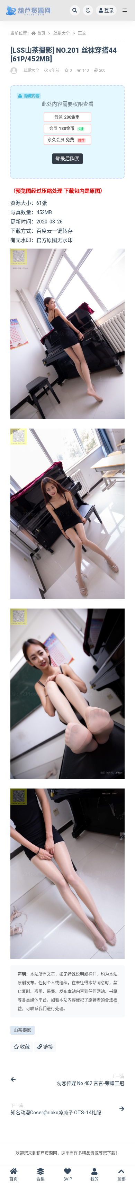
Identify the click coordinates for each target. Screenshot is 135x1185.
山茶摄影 (23, 1030)
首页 (41, 33)
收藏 (24, 1047)
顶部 (121, 1179)
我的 (94, 1179)
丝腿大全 (61, 33)
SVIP (67, 1179)
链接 (47, 1047)
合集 (40, 1179)
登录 (109, 10)
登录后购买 (67, 158)
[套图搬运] (14, 70)
